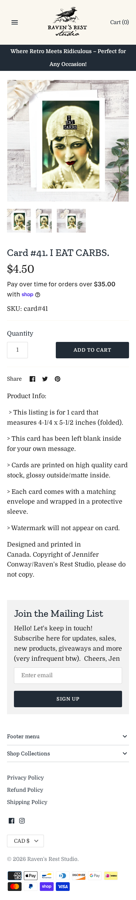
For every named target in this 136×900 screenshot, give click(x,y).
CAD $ (22, 841)
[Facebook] (11, 823)
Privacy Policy (25, 778)
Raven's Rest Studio (52, 859)
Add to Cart (92, 350)
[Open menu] (14, 22)
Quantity (20, 333)
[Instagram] (22, 823)
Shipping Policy (27, 802)
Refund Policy (25, 790)
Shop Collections (28, 753)
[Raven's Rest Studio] (68, 23)
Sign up (68, 699)
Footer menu (23, 736)
